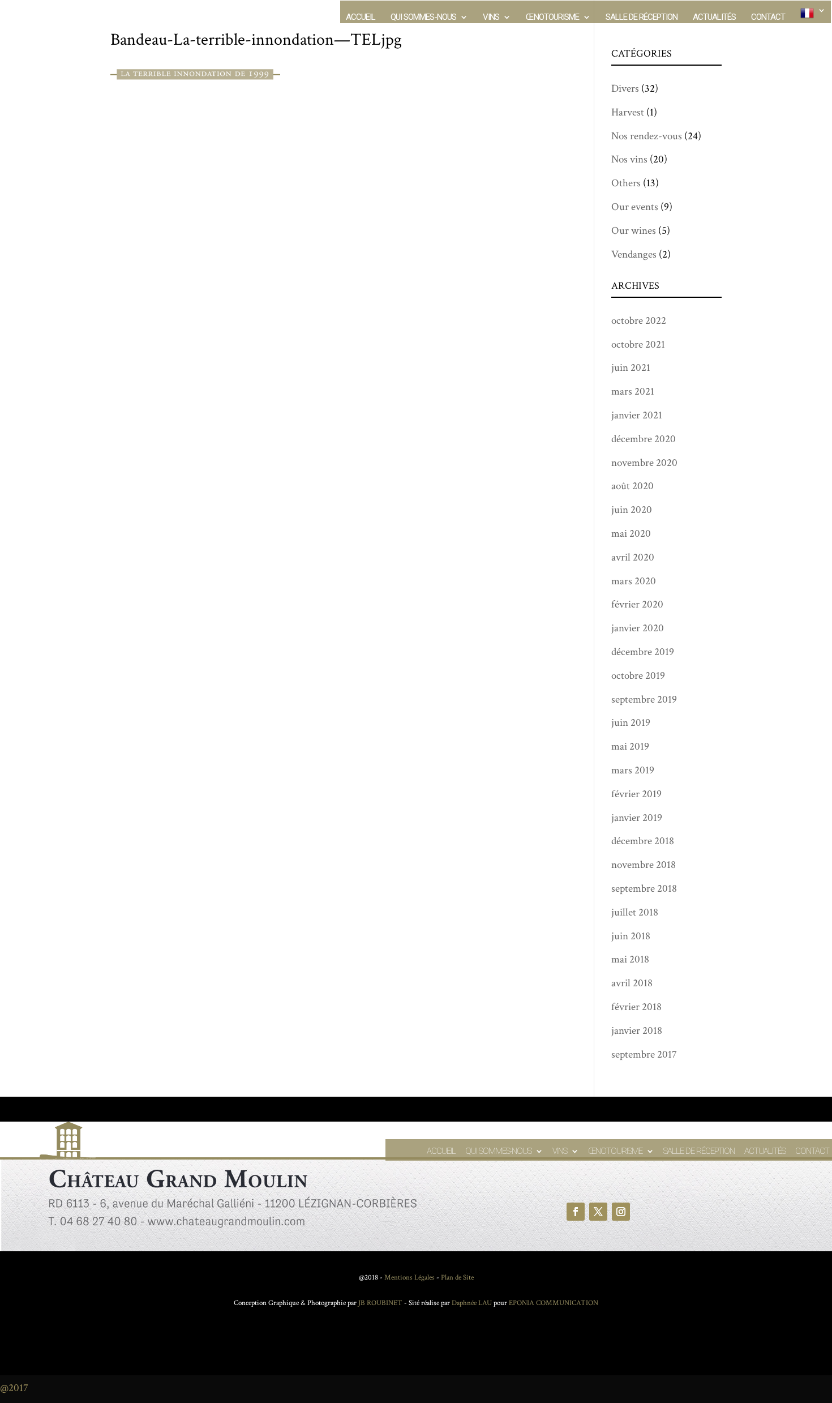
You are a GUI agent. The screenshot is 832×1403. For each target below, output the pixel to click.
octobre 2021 (638, 344)
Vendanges (634, 254)
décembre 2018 (642, 841)
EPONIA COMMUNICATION (553, 1303)
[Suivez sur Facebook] (576, 1212)
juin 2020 (631, 510)
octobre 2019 (638, 676)
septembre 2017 (644, 1054)
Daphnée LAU (471, 1303)
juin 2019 (630, 723)
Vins (491, 17)
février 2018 (636, 1007)
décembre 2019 (642, 652)
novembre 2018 (643, 865)
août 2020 (632, 486)
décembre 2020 (643, 439)
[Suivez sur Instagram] (621, 1212)
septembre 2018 (644, 889)
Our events (634, 207)
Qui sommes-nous (423, 17)
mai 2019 (630, 746)
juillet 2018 (634, 912)
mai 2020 (631, 534)
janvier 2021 (636, 415)
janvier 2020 (637, 628)
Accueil (360, 17)
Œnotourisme (552, 17)
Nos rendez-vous (646, 136)
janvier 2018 (636, 1031)
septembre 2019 (644, 699)
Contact (768, 17)
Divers (625, 89)
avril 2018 (632, 983)
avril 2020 (632, 557)
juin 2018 (630, 936)
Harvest (627, 112)
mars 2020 (633, 581)
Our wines (633, 231)
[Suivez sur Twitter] (598, 1212)
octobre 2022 (638, 321)
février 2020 (637, 604)
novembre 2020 (644, 463)
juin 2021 (630, 368)
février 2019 (636, 794)
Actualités (714, 17)
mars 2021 (632, 391)
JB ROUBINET (380, 1303)
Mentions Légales (409, 1277)
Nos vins (629, 159)
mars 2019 (632, 770)
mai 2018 (630, 959)
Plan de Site (457, 1277)
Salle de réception (641, 17)
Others (626, 183)
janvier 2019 (636, 818)
